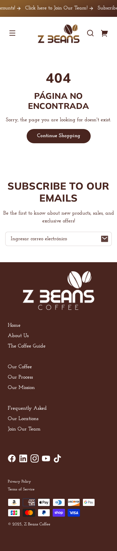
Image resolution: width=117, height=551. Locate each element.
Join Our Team (24, 429)
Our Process (20, 377)
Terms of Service (21, 489)
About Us (18, 335)
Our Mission (21, 387)
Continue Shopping (58, 135)
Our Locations (23, 418)
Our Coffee (20, 366)
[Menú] (12, 33)
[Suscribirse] (105, 239)
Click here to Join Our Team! (53, 8)
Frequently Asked (27, 408)
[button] (90, 33)
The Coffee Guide (27, 346)
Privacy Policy (19, 482)
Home (14, 325)
